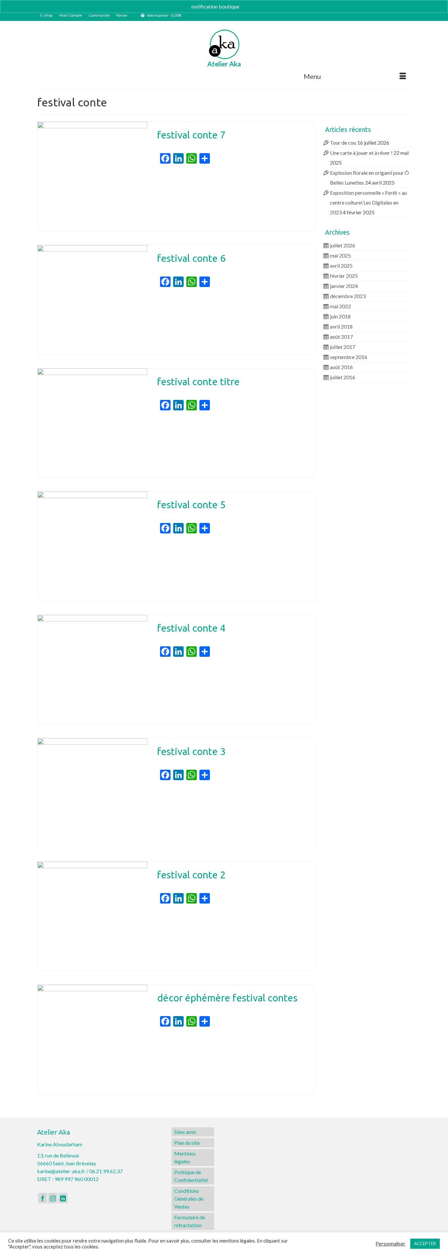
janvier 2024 (344, 286)
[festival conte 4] (92, 670)
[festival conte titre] (92, 423)
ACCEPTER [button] (425, 1243)
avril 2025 (341, 265)
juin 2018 (340, 316)
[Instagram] (52, 1198)
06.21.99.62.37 (106, 1171)
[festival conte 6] (92, 300)
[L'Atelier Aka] (224, 44)
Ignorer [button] (248, 6)
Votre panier (163, 15)
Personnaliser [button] (390, 1243)
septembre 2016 (348, 357)
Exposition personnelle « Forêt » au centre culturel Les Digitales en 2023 (368, 202)
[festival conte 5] (92, 546)
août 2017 (341, 336)
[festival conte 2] (92, 916)
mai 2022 (340, 306)
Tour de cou (343, 142)
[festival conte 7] (92, 176)
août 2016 (341, 367)
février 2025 (344, 276)
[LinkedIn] (63, 1198)
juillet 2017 (342, 347)
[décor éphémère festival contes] (92, 1039)
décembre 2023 (348, 296)
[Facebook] (42, 1198)
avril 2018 (341, 326)
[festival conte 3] (92, 793)
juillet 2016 (342, 377)
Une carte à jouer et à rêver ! (361, 153)
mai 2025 (340, 255)
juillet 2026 (342, 245)
